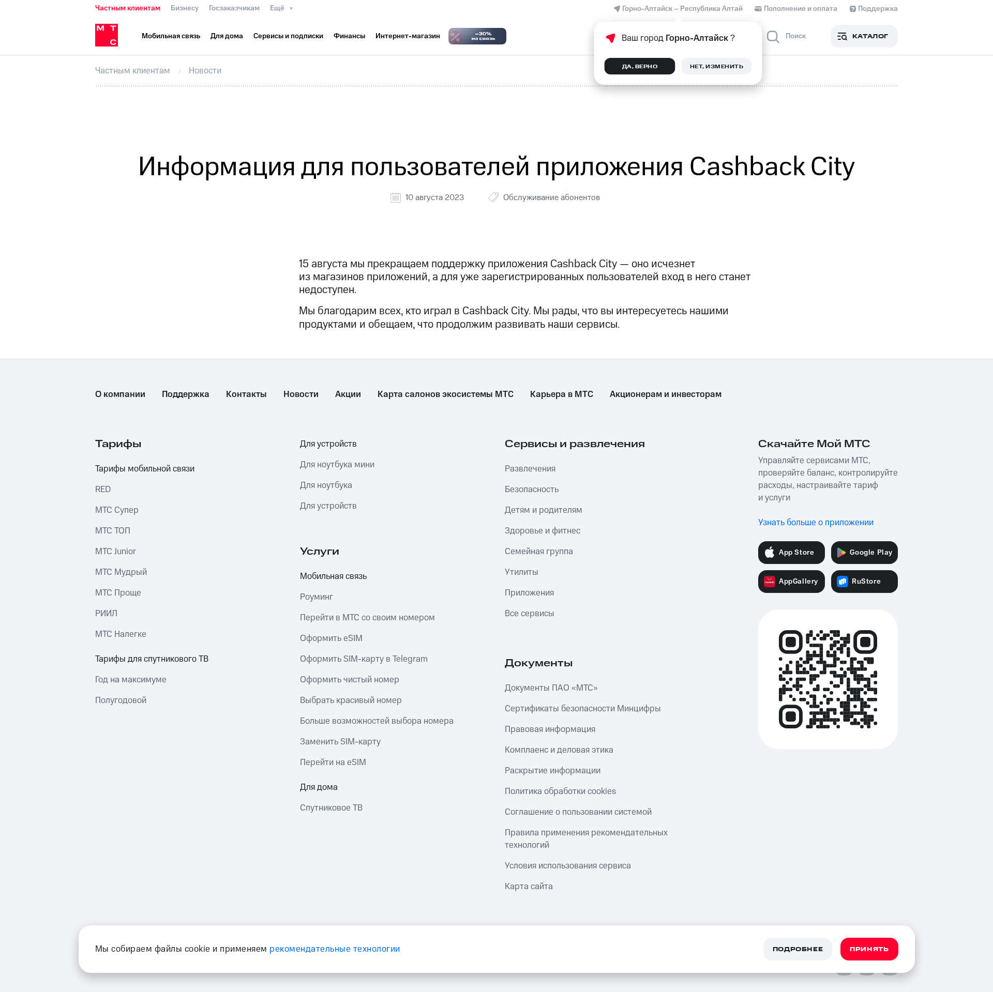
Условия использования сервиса (568, 866)
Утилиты (521, 572)
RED (103, 489)
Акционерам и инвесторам (665, 394)
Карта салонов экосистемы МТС (446, 394)
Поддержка (185, 394)
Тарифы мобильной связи (144, 469)
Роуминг (316, 597)
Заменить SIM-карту (340, 742)
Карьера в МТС (561, 394)
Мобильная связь (333, 576)
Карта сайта (529, 886)
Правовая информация (550, 729)
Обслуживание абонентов (551, 197)
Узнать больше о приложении (816, 522)
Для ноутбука (326, 485)
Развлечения (530, 469)
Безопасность (532, 489)
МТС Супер (117, 510)
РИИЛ (106, 613)
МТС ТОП (112, 531)
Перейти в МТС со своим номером (367, 618)
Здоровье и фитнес (542, 531)
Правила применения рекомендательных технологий (586, 839)
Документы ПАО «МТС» (551, 688)
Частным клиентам (127, 8)
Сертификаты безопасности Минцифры (583, 709)
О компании (120, 394)
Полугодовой (120, 700)
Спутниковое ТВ (331, 808)
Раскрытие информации (552, 771)
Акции (348, 394)
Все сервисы (529, 613)
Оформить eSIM (331, 638)
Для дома (319, 787)
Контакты (246, 394)
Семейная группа (539, 551)
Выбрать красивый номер (351, 700)
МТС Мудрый (121, 572)
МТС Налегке (120, 634)
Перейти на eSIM (333, 762)
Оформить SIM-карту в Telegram (364, 659)
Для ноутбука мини (337, 465)
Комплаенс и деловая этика (559, 750)
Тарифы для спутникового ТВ (151, 659)
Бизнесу (185, 8)
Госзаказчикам (234, 8)
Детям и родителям (543, 510)
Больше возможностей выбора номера (377, 721)
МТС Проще (118, 593)
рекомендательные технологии (334, 949)
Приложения (529, 593)
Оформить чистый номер (349, 680)
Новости (301, 394)
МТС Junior (115, 551)
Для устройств (328, 444)
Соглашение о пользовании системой (578, 812)
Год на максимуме (131, 680)
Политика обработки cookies (560, 791)
